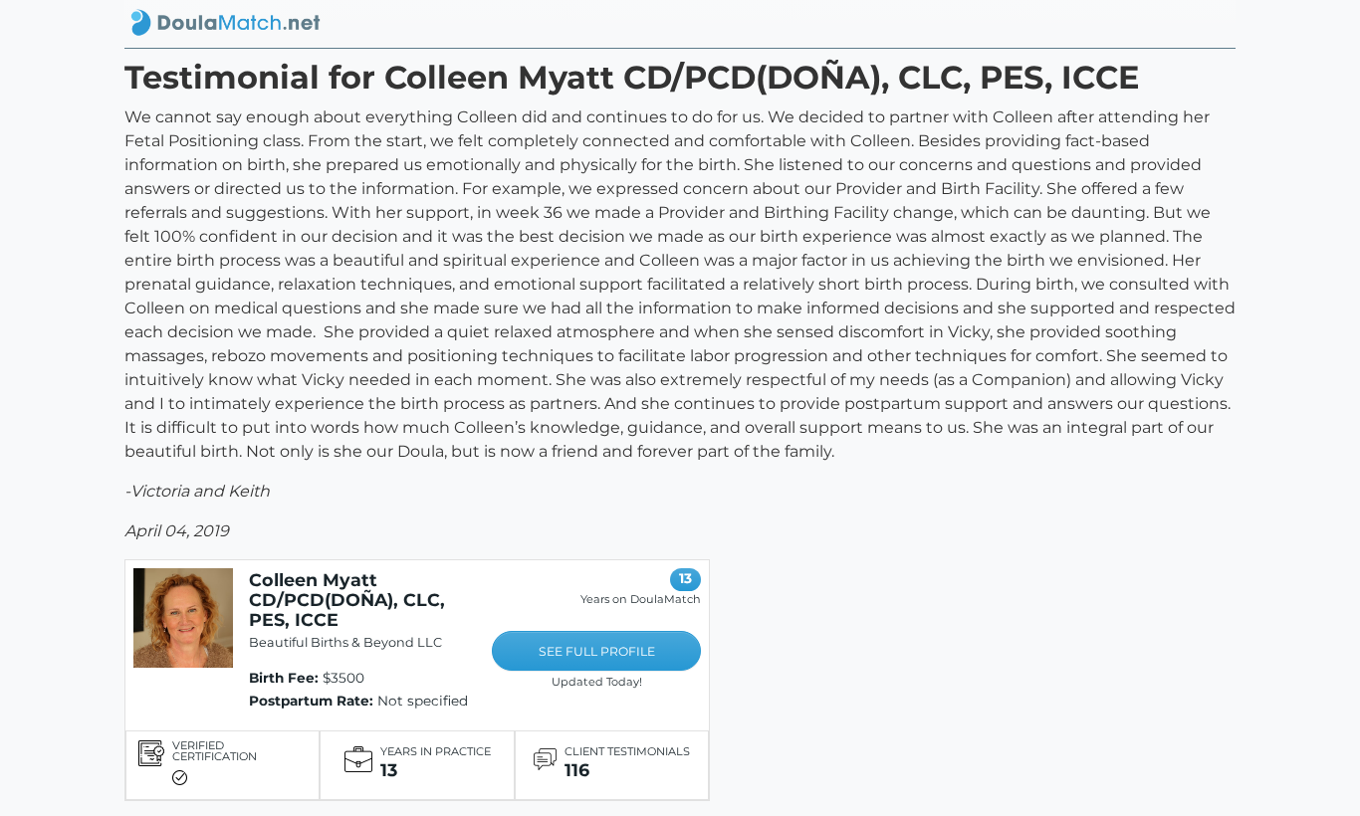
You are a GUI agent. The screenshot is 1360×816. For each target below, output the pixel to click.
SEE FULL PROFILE (597, 651)
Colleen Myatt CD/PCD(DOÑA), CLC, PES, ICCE (347, 599)
